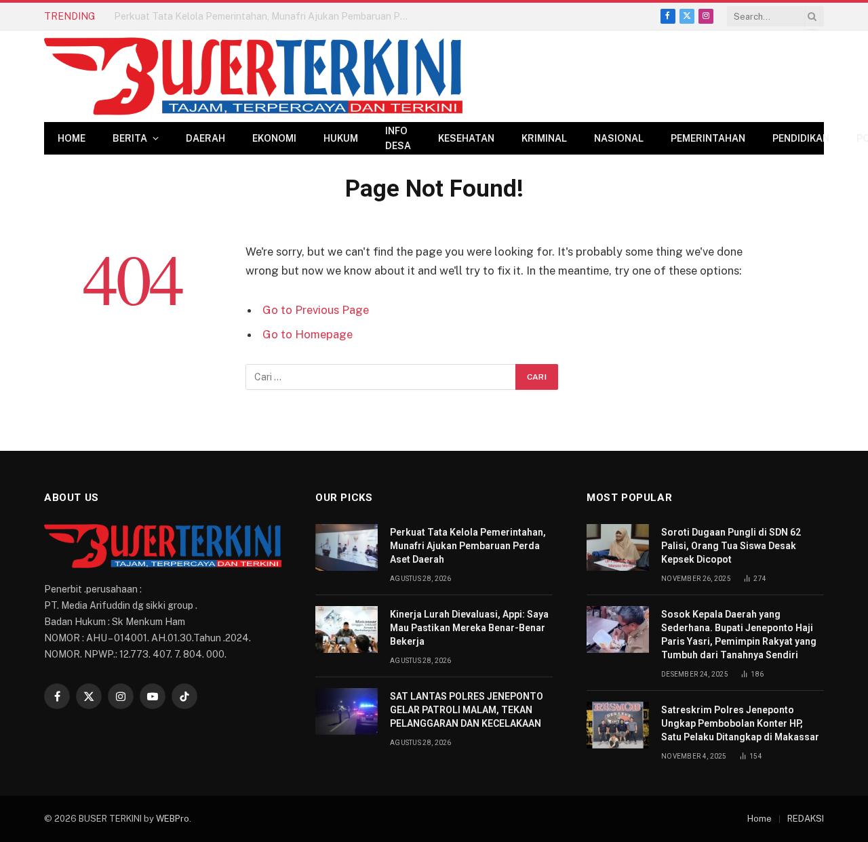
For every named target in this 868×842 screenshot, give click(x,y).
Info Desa (398, 138)
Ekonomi (274, 138)
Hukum (340, 138)
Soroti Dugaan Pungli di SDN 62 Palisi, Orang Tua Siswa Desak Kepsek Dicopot (731, 546)
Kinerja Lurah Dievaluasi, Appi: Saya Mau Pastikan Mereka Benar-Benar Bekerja (266, 16)
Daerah (205, 138)
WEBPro (172, 819)
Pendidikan (800, 138)
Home (71, 138)
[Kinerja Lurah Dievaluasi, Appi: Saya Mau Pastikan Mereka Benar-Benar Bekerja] (346, 629)
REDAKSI (805, 819)
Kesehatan (466, 138)
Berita (130, 138)
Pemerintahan (708, 138)
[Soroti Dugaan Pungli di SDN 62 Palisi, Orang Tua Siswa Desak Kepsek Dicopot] (618, 547)
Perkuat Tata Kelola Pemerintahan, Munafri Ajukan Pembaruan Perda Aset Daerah (468, 546)
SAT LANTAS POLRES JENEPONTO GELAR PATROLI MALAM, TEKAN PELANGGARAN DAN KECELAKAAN (466, 710)
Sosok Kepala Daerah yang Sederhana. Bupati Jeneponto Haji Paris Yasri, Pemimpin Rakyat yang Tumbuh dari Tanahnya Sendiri (738, 634)
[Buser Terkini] (253, 76)
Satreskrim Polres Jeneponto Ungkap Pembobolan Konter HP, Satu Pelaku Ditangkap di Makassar (740, 723)
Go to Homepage (307, 334)
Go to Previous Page (315, 310)
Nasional (619, 138)
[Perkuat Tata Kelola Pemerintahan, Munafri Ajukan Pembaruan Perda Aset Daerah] (346, 547)
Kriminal (544, 138)
